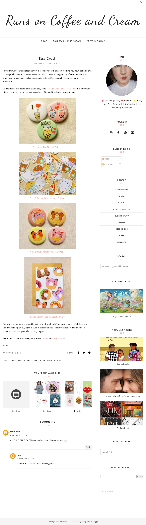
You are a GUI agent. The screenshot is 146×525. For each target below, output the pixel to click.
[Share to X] (84, 352)
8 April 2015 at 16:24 (25, 458)
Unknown (15, 431)
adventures (121, 190)
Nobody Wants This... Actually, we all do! (123, 396)
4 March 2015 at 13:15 (19, 435)
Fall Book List (123, 428)
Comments (109, 164)
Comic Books (123, 364)
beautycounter (121, 209)
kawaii (57, 361)
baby (121, 196)
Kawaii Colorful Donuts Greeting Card (47, 316)
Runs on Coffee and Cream (73, 20)
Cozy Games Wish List (122, 316)
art (14, 361)
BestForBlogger (92, 521)
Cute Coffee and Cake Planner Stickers (47, 198)
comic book (121, 229)
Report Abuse (106, 491)
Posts (107, 158)
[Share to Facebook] (78, 352)
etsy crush (46, 361)
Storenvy (56, 338)
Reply (88, 447)
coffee (121, 222)
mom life (121, 242)
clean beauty (122, 216)
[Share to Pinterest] (89, 352)
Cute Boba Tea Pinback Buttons (47, 147)
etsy (36, 361)
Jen (19, 455)
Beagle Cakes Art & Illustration (62, 88)
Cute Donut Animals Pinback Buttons (47, 251)
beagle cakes (25, 361)
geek (121, 236)
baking (121, 203)
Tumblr (44, 338)
